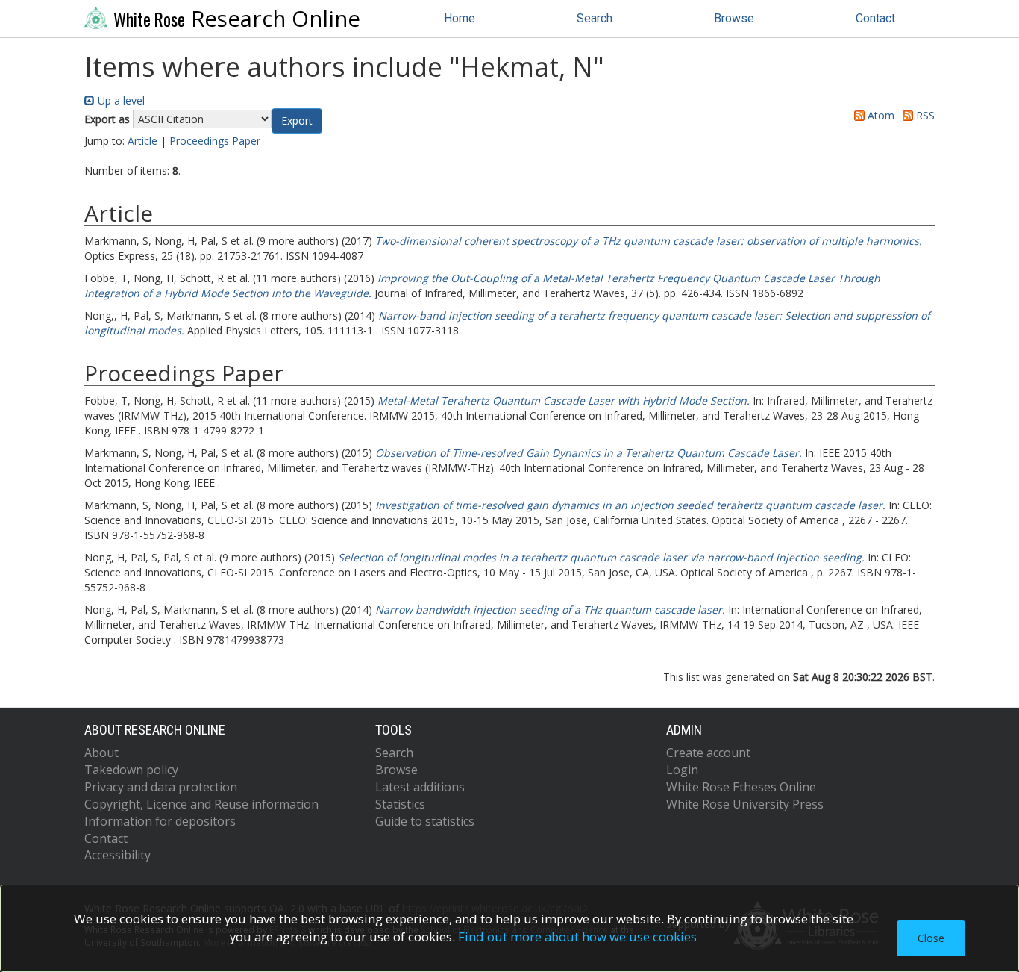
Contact (875, 18)
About (101, 752)
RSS (924, 115)
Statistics (400, 804)
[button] (297, 121)
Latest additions (420, 787)
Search (594, 18)
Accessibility (117, 855)
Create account (708, 752)
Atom (879, 115)
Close (931, 938)
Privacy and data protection (160, 787)
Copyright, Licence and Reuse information (201, 804)
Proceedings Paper (214, 141)
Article (142, 141)
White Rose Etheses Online (741, 787)
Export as (107, 119)
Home (459, 18)
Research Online (236, 19)
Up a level (120, 100)
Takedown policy (131, 769)
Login (682, 769)
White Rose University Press (745, 804)
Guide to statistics (424, 821)
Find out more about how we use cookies (577, 936)
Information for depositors (160, 821)
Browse (734, 18)
